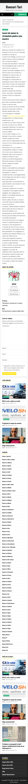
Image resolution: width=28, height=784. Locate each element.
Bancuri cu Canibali (6, 513)
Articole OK (5, 29)
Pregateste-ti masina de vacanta (11, 423)
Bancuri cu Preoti (6, 584)
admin (4, 42)
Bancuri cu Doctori (6, 525)
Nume (4, 348)
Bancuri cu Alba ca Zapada (8, 459)
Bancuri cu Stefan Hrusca (8, 603)
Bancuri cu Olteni (6, 569)
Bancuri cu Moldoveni (7, 556)
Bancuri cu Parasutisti (7, 572)
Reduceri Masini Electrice (8, 774)
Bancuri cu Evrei (6, 534)
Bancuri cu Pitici (6, 578)
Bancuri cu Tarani (6, 610)
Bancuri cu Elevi (6, 528)
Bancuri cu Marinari (7, 553)
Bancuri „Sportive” (6, 456)
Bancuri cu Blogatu (6, 497)
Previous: (12, 303)
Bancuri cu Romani (6, 588)
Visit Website (14, 290)
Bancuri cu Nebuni (6, 563)
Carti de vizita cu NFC (7, 765)
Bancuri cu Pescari (6, 575)
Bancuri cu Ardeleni (7, 475)
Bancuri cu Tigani (6, 613)
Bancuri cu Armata (6, 478)
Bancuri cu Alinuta (6, 466)
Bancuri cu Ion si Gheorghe (8, 547)
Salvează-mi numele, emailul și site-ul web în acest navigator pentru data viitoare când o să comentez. (14, 368)
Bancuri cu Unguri (6, 616)
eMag (3, 771)
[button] (2, 14)
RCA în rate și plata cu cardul (11, 401)
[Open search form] (12, 14)
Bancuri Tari (14, 6)
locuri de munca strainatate (16, 116)
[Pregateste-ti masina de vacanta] (14, 413)
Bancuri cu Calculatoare (8, 509)
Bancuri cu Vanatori (7, 622)
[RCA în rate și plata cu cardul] (14, 391)
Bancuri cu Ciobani (6, 522)
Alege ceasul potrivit (8, 445)
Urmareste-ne (22, 14)
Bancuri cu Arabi (6, 472)
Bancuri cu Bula (6, 506)
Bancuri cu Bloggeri (7, 500)
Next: (13, 310)
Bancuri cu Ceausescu (7, 516)
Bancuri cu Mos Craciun (8, 559)
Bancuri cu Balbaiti (6, 487)
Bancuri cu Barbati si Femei (8, 491)
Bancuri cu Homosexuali (8, 541)
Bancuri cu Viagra (6, 628)
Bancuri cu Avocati (6, 481)
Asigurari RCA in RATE (7, 762)
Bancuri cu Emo (6, 531)
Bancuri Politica (6, 641)
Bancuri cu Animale (6, 469)
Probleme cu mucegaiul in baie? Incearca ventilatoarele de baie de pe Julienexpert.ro (13, 746)
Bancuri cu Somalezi (7, 600)
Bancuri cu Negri (6, 566)
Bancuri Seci (5, 647)
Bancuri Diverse (6, 635)
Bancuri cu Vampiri (6, 619)
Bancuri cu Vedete (6, 625)
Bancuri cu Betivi (6, 494)
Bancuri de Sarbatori (7, 631)
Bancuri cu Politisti (6, 581)
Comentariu (6, 326)
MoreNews (23, 780)
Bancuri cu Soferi (6, 597)
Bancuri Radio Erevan (7, 644)
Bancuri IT (4, 638)
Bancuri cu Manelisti (7, 550)
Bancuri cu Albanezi (7, 463)
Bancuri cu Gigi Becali (7, 538)
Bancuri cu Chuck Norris (8, 519)
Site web (4, 360)
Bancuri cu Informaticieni (8, 544)
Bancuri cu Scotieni (7, 591)
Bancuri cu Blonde (6, 503)
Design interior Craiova (7, 768)
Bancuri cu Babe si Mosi (8, 484)
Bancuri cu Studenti (7, 606)
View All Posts (14, 294)
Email (4, 354)
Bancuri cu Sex (5, 594)
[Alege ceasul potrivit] (14, 435)
